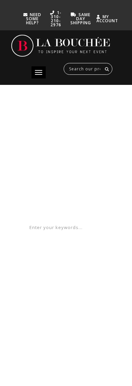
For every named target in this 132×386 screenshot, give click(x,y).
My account (107, 19)
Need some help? (34, 19)
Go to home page (66, 205)
